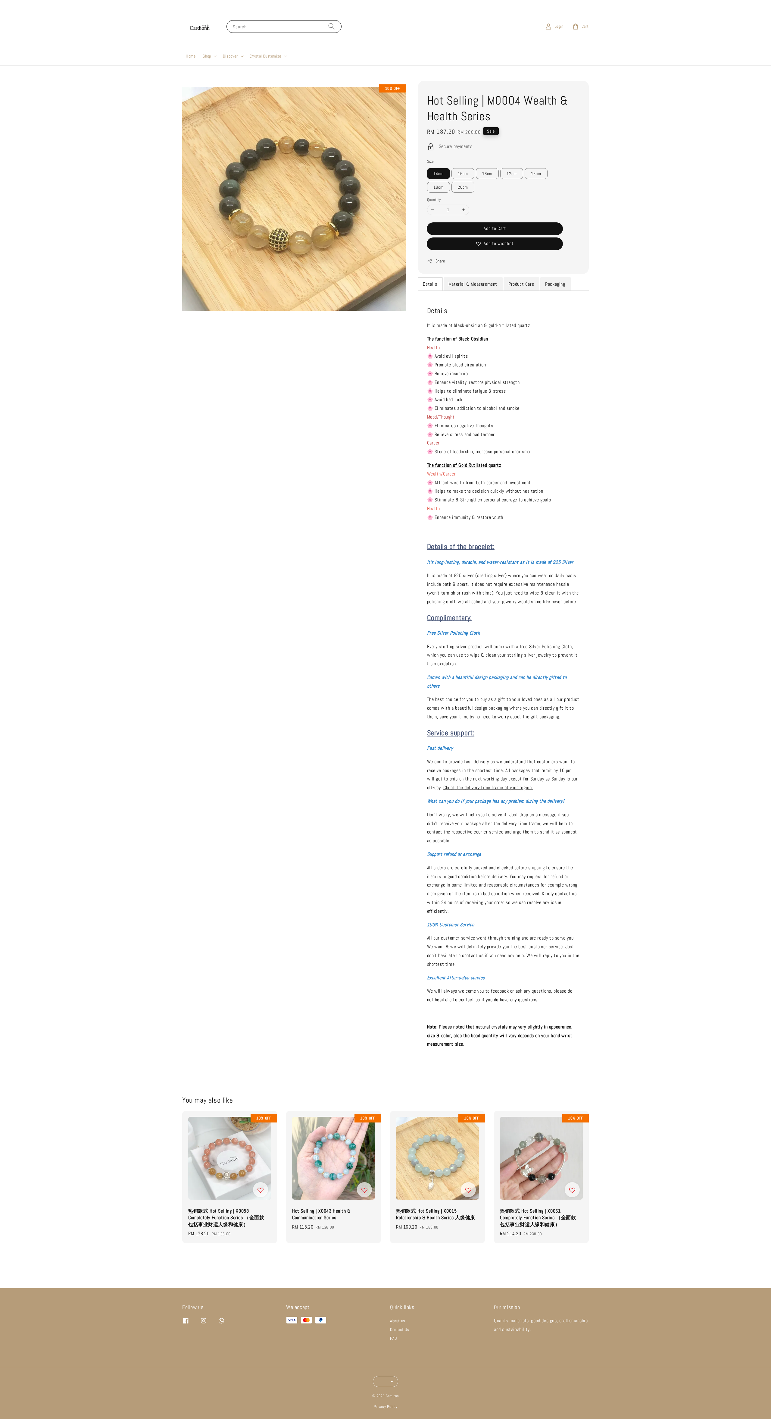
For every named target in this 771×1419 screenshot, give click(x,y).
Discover (230, 56)
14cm (438, 173)
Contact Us (399, 1329)
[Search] (331, 26)
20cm (463, 187)
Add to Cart (495, 228)
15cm (463, 173)
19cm (438, 187)
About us (397, 1320)
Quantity (434, 199)
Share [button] (440, 261)
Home (190, 56)
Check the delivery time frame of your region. (488, 787)
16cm (487, 173)
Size (430, 161)
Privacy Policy (386, 1406)
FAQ (393, 1338)
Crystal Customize (265, 56)
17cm (512, 173)
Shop (207, 56)
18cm (536, 173)
